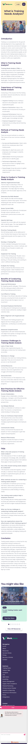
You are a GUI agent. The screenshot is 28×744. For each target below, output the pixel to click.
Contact (5, 659)
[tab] (8, 624)
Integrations (6, 697)
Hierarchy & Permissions (9, 692)
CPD (4, 675)
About (4, 648)
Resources (6, 650)
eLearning (5, 679)
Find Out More (9, 618)
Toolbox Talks (6, 670)
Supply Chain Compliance (10, 683)
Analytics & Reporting (9, 690)
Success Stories (7, 653)
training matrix (5, 565)
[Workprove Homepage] (7, 4)
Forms (4, 694)
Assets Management (8, 681)
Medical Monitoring (8, 686)
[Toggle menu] (23, 4)
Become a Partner (8, 657)
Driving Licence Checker (9, 688)
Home (4, 646)
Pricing (4, 655)
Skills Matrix (6, 677)
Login (18, 4)
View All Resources (14, 629)
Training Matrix (7, 668)
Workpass (5, 672)
